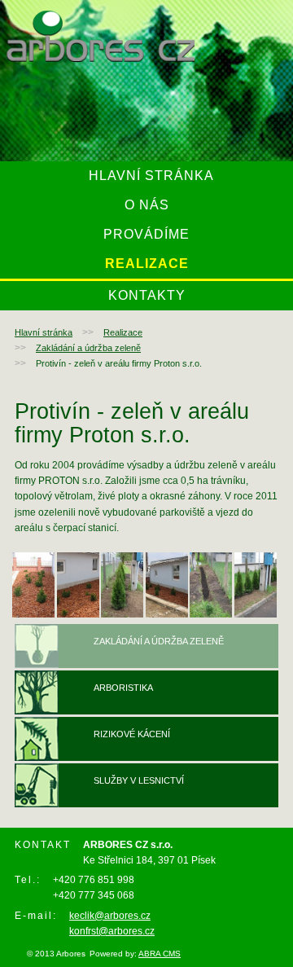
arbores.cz (101, 36)
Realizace (147, 263)
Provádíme (146, 234)
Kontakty (147, 295)
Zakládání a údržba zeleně (88, 348)
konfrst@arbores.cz (112, 931)
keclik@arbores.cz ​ (110, 915)
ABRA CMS (159, 953)
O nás (147, 205)
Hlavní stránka (151, 175)
